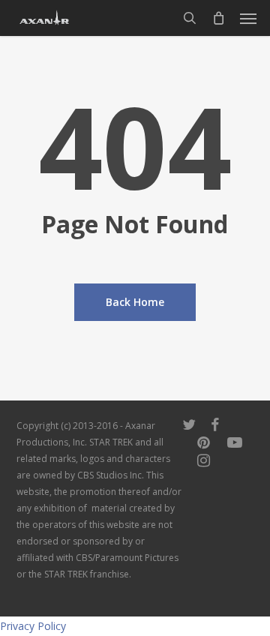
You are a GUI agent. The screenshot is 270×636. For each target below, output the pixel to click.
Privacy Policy (33, 626)
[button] (248, 18)
